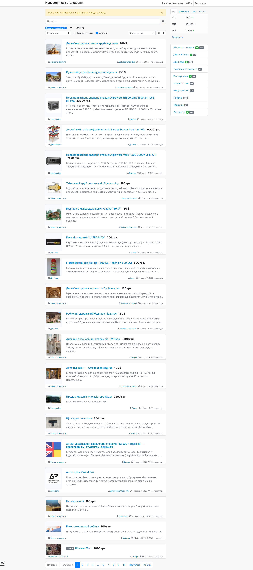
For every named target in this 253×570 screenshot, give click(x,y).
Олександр (123, 516)
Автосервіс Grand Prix (80, 472)
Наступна (134, 564)
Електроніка (55, 119)
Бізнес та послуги (58, 62)
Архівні (103, 32)
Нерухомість (180, 90)
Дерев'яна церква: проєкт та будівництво (93, 288)
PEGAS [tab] (202, 12)
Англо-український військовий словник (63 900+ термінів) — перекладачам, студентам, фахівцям (105, 445)
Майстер (126, 538)
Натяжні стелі (75, 501)
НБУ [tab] (173, 12)
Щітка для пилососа (79, 418)
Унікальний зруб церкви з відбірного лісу (92, 183)
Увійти (189, 3)
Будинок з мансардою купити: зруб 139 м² (93, 208)
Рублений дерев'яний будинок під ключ (91, 313)
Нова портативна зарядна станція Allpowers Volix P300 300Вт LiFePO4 (111, 154)
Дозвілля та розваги (59, 556)
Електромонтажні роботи (82, 526)
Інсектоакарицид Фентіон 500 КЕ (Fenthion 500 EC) (99, 262)
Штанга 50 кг (83, 548)
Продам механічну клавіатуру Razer (89, 396)
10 (124, 564)
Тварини (178, 104)
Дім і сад (54, 252)
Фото (81, 27)
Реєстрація (200, 3)
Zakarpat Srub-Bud (127, 62)
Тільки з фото (85, 32)
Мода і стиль (181, 83)
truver (133, 252)
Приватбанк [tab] (183, 12)
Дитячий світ (55, 144)
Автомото (54, 491)
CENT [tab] (194, 12)
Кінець (147, 564)
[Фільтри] (71, 27)
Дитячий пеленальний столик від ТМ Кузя (93, 338)
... (98, 564)
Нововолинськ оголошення (64, 2)
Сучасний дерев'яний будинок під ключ (91, 72)
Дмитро (133, 119)
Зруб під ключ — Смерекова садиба (89, 367)
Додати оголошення (172, 3)
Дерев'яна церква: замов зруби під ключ (92, 43)
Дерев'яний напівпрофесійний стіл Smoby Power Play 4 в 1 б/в (106, 129)
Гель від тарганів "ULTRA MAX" (85, 237)
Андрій (134, 357)
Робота (177, 97)
